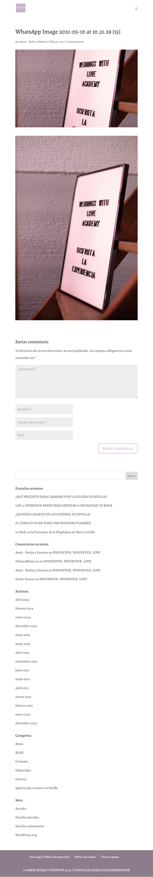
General (20, 779)
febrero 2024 (24, 608)
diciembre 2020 (26, 723)
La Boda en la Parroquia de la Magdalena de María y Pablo (55, 532)
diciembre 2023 (26, 626)
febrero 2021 (24, 705)
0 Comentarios (75, 42)
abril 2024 (22, 599)
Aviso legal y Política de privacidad (49, 857)
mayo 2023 (22, 635)
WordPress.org (26, 835)
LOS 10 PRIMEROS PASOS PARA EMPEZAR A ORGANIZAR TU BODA (63, 505)
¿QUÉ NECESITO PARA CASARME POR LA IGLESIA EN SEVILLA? (61, 496)
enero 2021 (22, 714)
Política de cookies (85, 857)
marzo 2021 (23, 696)
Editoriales (23, 770)
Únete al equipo (110, 857)
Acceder (20, 808)
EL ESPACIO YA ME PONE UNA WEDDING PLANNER (53, 523)
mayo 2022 (22, 644)
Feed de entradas (27, 817)
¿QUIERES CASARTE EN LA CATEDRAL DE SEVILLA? (52, 514)
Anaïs (19, 743)
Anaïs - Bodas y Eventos (34, 42)
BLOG (19, 752)
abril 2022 (22, 652)
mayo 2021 (22, 679)
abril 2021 (22, 688)
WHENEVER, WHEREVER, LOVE (76, 552)
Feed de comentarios (29, 826)
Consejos (21, 761)
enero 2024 (23, 617)
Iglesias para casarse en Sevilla (36, 788)
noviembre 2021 (26, 661)
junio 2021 (22, 670)
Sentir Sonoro (25, 579)
